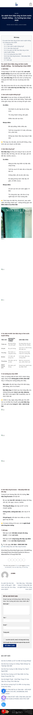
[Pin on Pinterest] (21, 560)
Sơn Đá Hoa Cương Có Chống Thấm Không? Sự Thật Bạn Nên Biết (15, 665)
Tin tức (17, 13)
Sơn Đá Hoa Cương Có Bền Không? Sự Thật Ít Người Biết (15, 670)
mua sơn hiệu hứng (16, 567)
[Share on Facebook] (12, 560)
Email (5, 625)
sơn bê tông (25, 567)
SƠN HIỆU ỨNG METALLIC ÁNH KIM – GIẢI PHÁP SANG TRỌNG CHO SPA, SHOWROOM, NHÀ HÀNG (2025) (16, 691)
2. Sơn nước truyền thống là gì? (14, 46)
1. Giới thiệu (8, 44)
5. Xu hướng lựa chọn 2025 (12, 54)
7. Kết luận (8, 60)
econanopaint (8, 567)
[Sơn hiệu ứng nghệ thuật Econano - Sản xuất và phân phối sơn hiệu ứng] (16, 4)
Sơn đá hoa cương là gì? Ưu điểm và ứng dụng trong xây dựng (15, 685)
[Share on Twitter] (15, 560)
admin (24, 24)
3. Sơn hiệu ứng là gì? (11, 48)
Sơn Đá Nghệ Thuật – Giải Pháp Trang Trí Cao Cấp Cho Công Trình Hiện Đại (15, 680)
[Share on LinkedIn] (23, 560)
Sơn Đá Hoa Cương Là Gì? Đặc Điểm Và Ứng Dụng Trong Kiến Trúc (14, 675)
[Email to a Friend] (18, 560)
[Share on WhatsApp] (9, 560)
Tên (4, 617)
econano (27, 565)
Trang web (6, 632)
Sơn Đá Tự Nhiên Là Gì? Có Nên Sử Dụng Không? (16, 661)
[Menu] (2, 4)
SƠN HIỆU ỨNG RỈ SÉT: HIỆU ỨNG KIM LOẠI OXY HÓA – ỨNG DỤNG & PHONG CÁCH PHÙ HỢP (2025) (16, 699)
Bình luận (6, 604)
